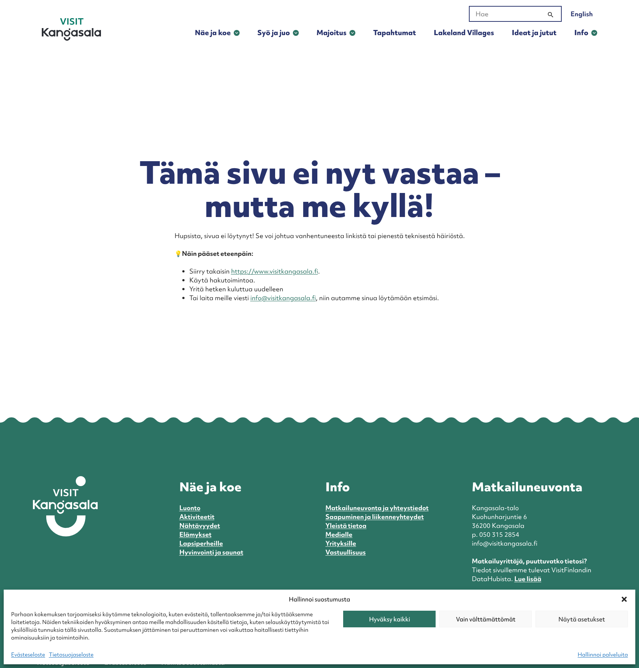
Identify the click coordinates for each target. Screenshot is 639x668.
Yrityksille (340, 543)
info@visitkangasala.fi (283, 298)
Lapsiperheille (201, 543)
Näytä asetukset (581, 619)
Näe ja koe (213, 32)
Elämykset (195, 534)
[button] (624, 599)
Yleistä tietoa (345, 525)
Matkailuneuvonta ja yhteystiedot (377, 507)
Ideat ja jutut (534, 32)
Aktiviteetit (196, 516)
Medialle (338, 534)
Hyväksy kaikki (389, 619)
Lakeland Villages (464, 32)
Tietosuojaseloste (71, 654)
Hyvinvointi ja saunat (211, 552)
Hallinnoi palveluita (603, 654)
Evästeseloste (28, 654)
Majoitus (331, 32)
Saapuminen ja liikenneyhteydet (374, 516)
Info (581, 32)
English (582, 14)
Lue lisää (527, 578)
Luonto (189, 507)
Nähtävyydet (199, 525)
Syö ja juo (273, 32)
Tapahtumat (394, 32)
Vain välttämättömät (485, 619)
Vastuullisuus (345, 552)
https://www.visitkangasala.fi (274, 271)
